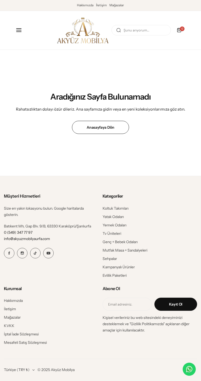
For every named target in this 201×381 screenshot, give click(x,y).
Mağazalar (116, 5)
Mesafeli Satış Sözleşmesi (25, 342)
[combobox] (141, 30)
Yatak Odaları (113, 216)
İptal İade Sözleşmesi (21, 334)
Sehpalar (110, 258)
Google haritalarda (69, 208)
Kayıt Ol (175, 304)
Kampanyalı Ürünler (119, 267)
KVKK (9, 325)
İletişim (101, 5)
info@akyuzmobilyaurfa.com (27, 238)
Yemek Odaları (114, 225)
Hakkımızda (85, 5)
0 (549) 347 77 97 (18, 232)
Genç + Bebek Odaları (120, 242)
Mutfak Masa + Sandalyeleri (125, 250)
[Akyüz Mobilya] (83, 30)
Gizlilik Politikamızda (147, 324)
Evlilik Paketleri (115, 275)
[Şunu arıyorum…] (118, 30)
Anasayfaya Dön (100, 127)
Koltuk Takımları (116, 208)
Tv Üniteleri (112, 233)
